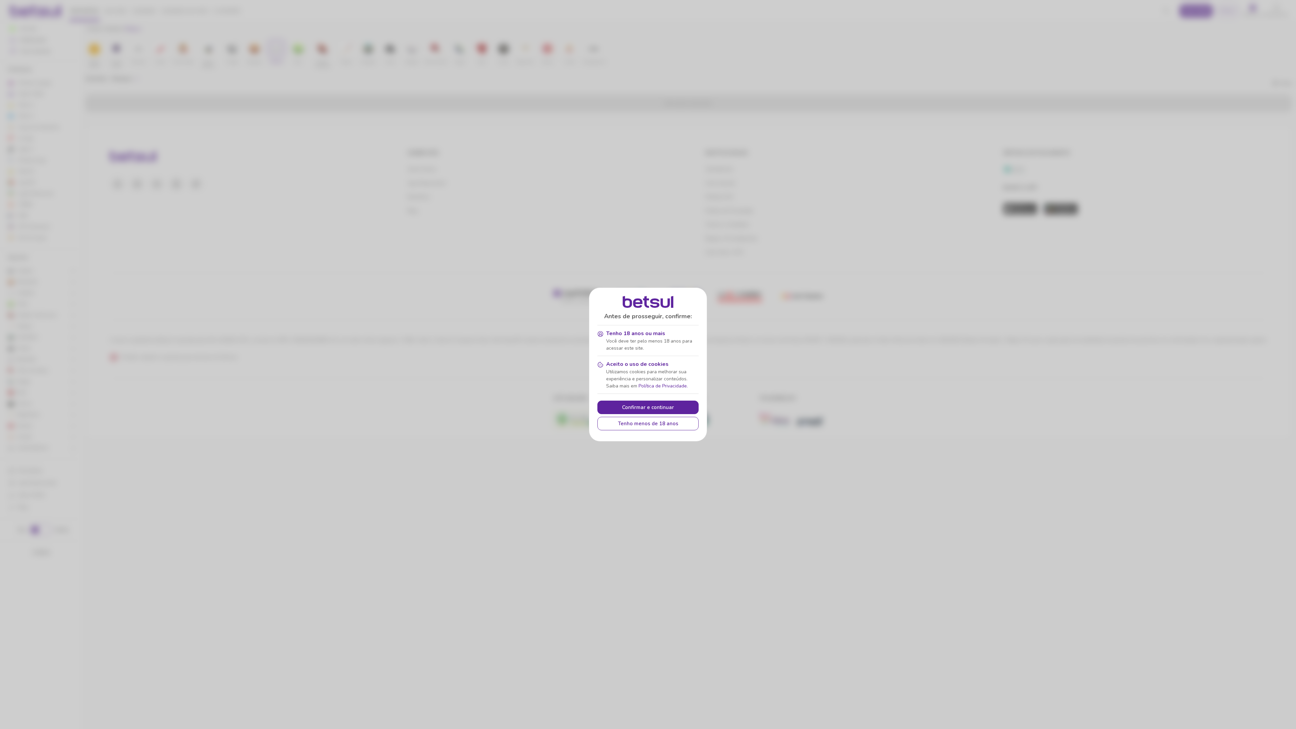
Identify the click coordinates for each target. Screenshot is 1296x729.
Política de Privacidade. (663, 386)
